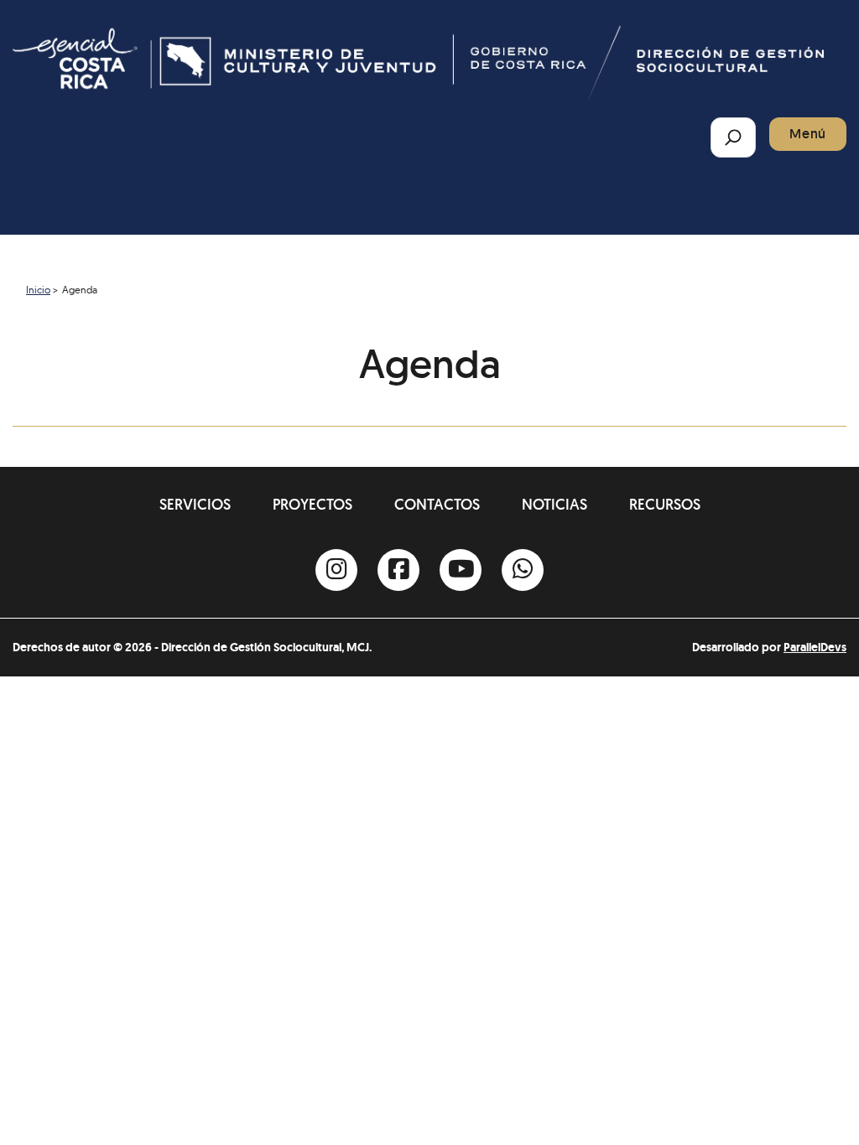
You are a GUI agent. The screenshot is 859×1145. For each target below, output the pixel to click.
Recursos (664, 504)
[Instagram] (336, 570)
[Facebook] (398, 570)
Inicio (38, 289)
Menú (807, 133)
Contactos (437, 504)
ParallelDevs (815, 647)
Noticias (554, 504)
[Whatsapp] (523, 570)
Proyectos (312, 504)
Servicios (195, 504)
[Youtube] (461, 570)
